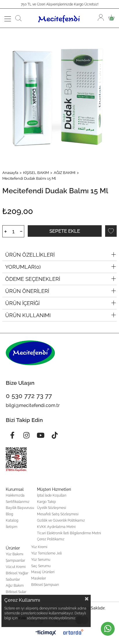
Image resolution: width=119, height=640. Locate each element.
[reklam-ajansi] (73, 632)
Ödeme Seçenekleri (32, 279)
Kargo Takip (46, 502)
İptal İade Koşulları (51, 495)
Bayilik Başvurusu (20, 508)
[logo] (30, 352)
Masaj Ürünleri (43, 572)
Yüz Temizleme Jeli (46, 553)
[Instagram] (26, 435)
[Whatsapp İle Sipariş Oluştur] (108, 629)
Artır (5, 231)
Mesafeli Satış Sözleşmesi (58, 514)
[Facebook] (12, 435)
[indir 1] (16, 459)
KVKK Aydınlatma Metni (56, 527)
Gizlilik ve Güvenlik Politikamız (61, 520)
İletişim (11, 527)
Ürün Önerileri (27, 291)
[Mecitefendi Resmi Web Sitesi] (59, 18)
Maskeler (38, 578)
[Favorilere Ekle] (111, 231)
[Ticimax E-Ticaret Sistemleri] (46, 633)
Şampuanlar (15, 560)
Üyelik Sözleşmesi (51, 508)
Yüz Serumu (40, 560)
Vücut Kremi (16, 567)
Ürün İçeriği (22, 303)
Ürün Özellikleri (30, 255)
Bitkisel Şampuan (45, 585)
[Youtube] (40, 435)
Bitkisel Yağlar (17, 573)
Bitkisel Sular (16, 592)
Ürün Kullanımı (28, 315)
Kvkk (22, 618)
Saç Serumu (41, 566)
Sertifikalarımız (17, 502)
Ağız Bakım (15, 586)
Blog (9, 514)
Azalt (21, 231)
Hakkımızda (15, 495)
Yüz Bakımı (14, 554)
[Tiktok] (54, 435)
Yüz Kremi (39, 547)
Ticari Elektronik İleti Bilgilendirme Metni (69, 533)
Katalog (12, 520)
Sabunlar (13, 579)
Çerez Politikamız (50, 539)
